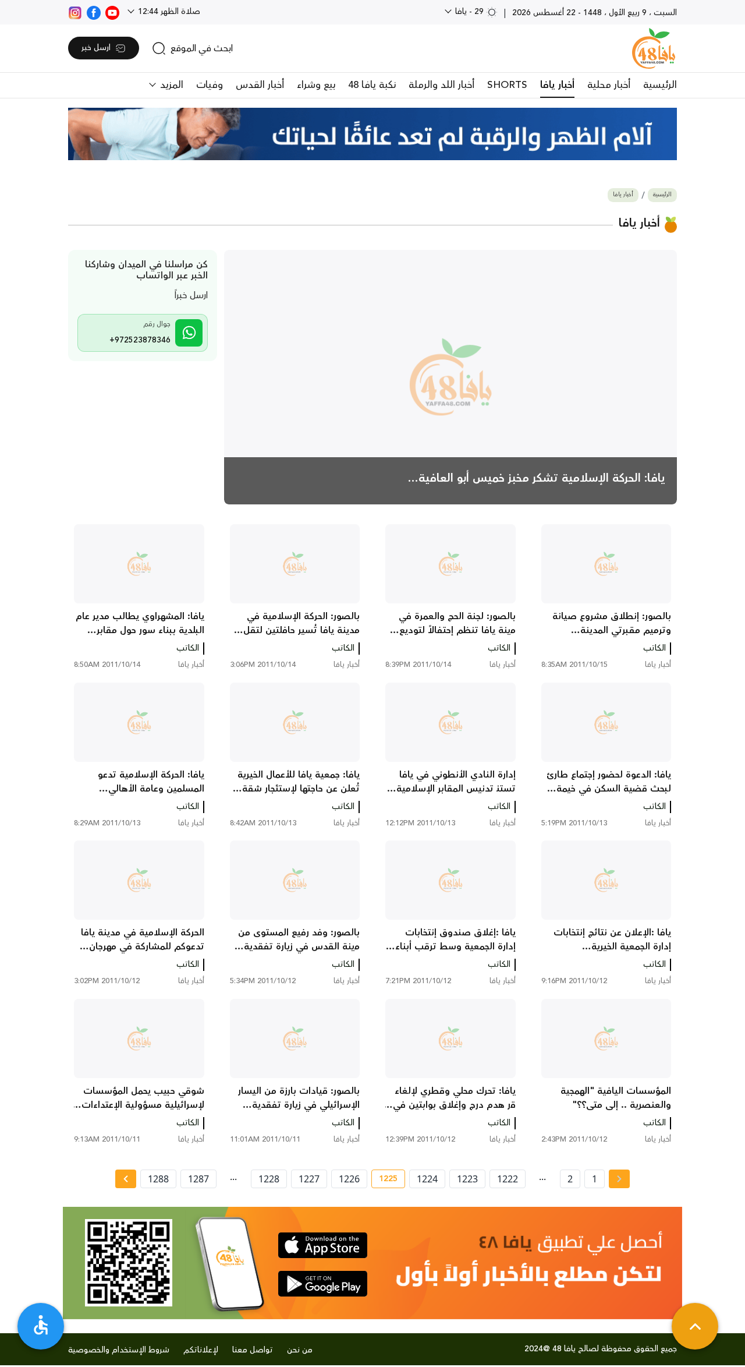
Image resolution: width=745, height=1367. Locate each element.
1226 (349, 1178)
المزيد (170, 85)
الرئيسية (660, 85)
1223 (467, 1178)
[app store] (323, 1245)
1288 (158, 1178)
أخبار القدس (260, 85)
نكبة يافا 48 (372, 85)
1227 (309, 1178)
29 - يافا (469, 11)
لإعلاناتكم (200, 1350)
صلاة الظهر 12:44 (168, 11)
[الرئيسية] (653, 48)
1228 (268, 1178)
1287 (198, 1178)
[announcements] (372, 134)
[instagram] (75, 11)
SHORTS (507, 85)
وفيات (209, 85)
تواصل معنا (252, 1350)
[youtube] (112, 11)
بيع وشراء (316, 85)
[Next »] (125, 1179)
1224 (427, 1178)
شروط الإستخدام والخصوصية (118, 1350)
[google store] (323, 1283)
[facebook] (94, 11)
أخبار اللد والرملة (441, 85)
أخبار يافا (557, 85)
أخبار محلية (608, 85)
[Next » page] (125, 1179)
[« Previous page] (619, 1179)
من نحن (300, 1350)
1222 (507, 1178)
